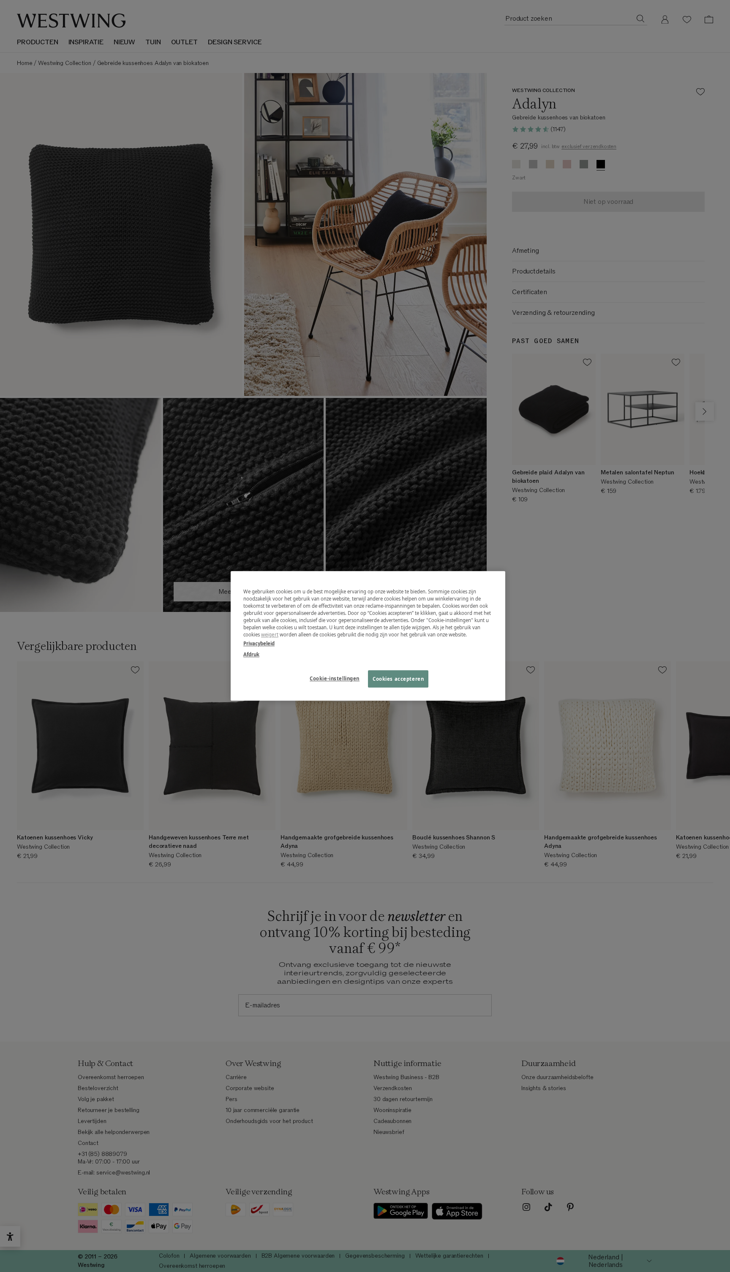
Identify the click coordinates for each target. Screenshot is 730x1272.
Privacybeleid (259, 644)
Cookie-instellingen (335, 678)
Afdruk (251, 654)
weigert (269, 635)
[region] (368, 636)
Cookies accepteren (398, 679)
